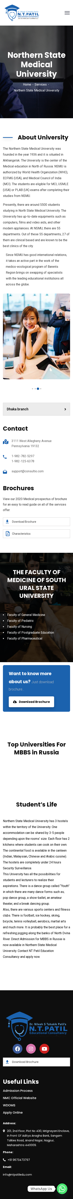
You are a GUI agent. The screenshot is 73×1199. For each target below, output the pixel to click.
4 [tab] (32, 388)
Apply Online (13, 1112)
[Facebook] (17, 1049)
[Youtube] (44, 1049)
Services (41, 84)
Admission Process (18, 1090)
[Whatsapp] (62, 1188)
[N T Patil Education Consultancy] (21, 12)
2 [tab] (38, 388)
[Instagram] (31, 1049)
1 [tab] (40, 388)
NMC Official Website (19, 1098)
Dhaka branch (17, 409)
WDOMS (9, 1105)
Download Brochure (34, 702)
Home (27, 84)
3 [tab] (35, 389)
